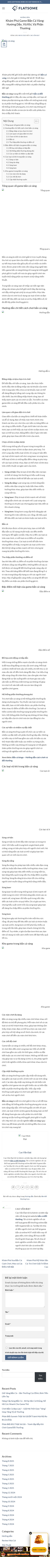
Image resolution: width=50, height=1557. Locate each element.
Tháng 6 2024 (8, 1515)
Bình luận (9, 1290)
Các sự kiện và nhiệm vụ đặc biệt (21, 154)
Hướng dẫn (25, 17)
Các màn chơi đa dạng (17, 174)
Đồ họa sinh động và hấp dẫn (19, 148)
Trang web (9, 1336)
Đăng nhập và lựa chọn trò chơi (20, 131)
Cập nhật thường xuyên (18, 179)
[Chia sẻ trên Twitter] (23, 1187)
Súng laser (13, 165)
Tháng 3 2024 (8, 1524)
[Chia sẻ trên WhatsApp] (13, 1187)
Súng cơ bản (13, 160)
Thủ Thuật (6, 1545)
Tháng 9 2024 (8, 1506)
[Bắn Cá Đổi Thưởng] (25, 8)
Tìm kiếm (5, 1370)
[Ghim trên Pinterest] (32, 1187)
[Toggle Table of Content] (35, 121)
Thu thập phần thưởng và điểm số (21, 142)
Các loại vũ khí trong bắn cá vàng (18, 157)
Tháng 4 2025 (8, 1479)
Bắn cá (11, 139)
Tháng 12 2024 (8, 1492)
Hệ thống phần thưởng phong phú (21, 151)
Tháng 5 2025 (8, 1474)
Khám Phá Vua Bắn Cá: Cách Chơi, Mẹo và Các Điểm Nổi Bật (12, 1263)
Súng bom (13, 168)
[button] (3, 8)
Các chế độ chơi (15, 177)
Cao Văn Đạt (34, 35)
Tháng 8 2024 (8, 1510)
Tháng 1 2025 (8, 1488)
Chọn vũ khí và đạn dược (18, 137)
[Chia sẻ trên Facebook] (18, 1187)
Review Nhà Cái (9, 1540)
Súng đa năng (14, 162)
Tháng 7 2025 (8, 1465)
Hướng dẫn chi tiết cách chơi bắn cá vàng (21, 128)
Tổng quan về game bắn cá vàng (17, 125)
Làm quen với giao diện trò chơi (20, 134)
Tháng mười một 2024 (12, 1497)
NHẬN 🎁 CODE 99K (39, 1549)
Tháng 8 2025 (8, 1461)
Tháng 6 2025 (8, 1470)
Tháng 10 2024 (8, 1501)
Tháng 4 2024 (8, 1519)
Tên (7, 1312)
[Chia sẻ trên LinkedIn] (36, 1187)
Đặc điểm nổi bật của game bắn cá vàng (20, 145)
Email (8, 1324)
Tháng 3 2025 (8, 1483)
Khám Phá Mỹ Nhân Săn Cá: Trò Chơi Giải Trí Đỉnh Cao (36, 1263)
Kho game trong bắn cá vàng (16, 171)
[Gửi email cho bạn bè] (27, 1187)
